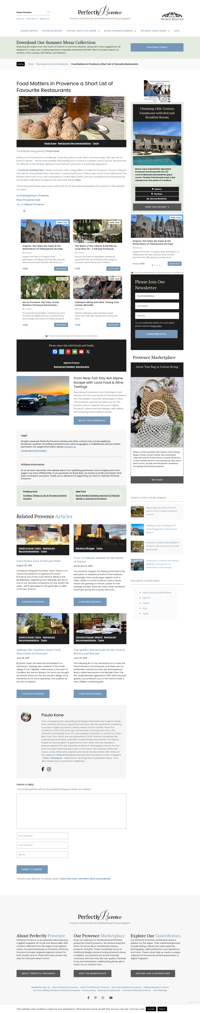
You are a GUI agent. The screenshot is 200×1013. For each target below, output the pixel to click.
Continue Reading (33, 601)
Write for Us (44, 19)
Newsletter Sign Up (40, 987)
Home (21, 64)
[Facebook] (55, 351)
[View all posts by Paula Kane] (27, 716)
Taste (31, 64)
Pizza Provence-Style (28, 199)
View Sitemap (160, 990)
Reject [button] (162, 1009)
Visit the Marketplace (92, 973)
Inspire (146, 603)
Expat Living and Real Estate (157, 592)
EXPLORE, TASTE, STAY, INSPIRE (82, 30)
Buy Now (157, 479)
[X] (87, 351)
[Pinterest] (68, 351)
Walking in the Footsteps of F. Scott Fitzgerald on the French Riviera (161, 529)
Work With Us (32, 19)
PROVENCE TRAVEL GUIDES (154, 30)
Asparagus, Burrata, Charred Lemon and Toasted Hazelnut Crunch (161, 511)
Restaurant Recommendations (52, 64)
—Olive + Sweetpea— (52, 758)
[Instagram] (61, 351)
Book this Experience (92, 420)
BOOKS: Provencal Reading (118, 30)
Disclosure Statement (109, 990)
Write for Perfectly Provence (94, 987)
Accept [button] (151, 1009)
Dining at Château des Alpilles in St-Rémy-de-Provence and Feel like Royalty (163, 546)
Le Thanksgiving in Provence (33, 195)
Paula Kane (50, 143)
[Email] (74, 351)
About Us (20, 19)
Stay (145, 608)
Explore (146, 597)
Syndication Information (34, 450)
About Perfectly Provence (38, 973)
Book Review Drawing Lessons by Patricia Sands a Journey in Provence (97, 497)
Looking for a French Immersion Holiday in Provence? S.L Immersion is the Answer (162, 564)
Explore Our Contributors (153, 973)
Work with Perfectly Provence (126, 987)
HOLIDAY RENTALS (29, 30)
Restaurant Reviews (64, 366)
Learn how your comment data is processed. (85, 878)
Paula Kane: (52, 151)
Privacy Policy (155, 326)
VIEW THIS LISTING (156, 207)
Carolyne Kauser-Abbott (89, 637)
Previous (128, 157)
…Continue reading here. (30, 170)
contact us (70, 446)
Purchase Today (157, 47)
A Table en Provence (32, 204)
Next (185, 157)
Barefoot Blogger (85, 548)
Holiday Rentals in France (156, 987)
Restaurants (82, 366)
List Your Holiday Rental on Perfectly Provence (56, 990)
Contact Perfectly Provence (136, 990)
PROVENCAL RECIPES (52, 30)
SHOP (177, 30)
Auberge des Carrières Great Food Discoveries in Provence (38, 651)
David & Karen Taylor (30, 548)
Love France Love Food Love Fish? (39, 561)
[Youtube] (81, 351)
